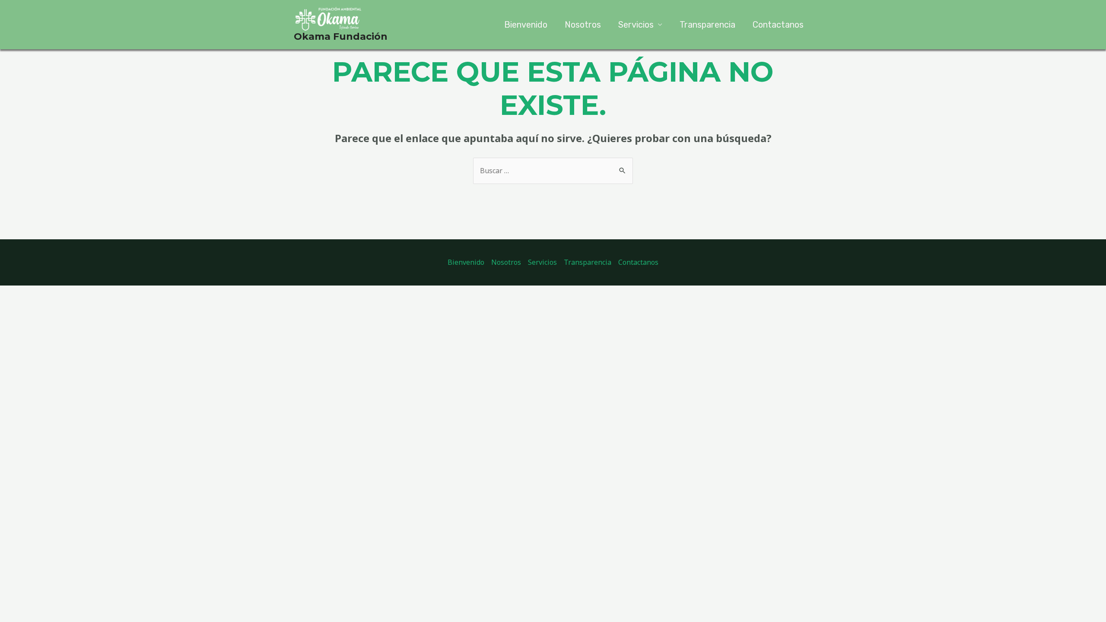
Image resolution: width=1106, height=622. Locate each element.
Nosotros (583, 24)
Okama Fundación (341, 36)
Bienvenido (525, 24)
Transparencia (707, 24)
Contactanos (778, 24)
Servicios (636, 24)
